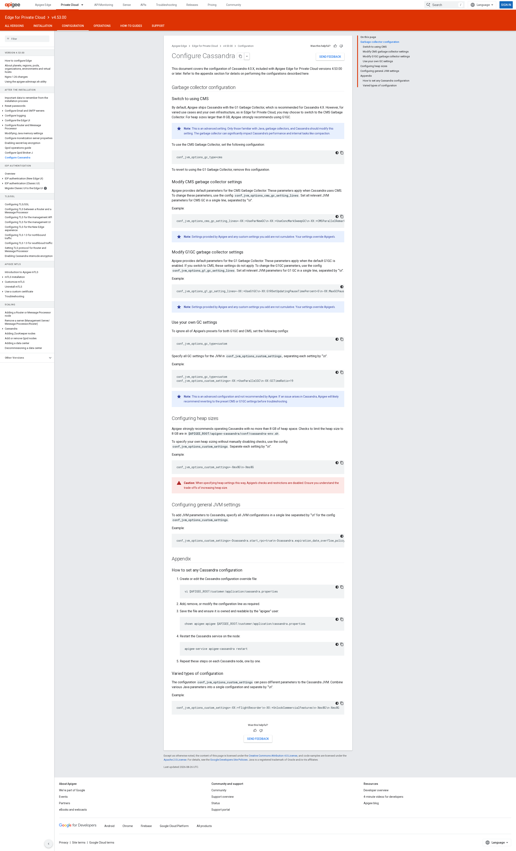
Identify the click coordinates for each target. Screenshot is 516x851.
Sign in (506, 4)
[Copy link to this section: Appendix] (195, 559)
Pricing (212, 4)
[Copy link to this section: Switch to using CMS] (213, 99)
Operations (102, 25)
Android (109, 826)
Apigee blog (371, 803)
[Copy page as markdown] (240, 56)
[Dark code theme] (337, 152)
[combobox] (444, 4)
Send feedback (330, 56)
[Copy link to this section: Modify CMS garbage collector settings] (246, 182)
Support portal (220, 809)
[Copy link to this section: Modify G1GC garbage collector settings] (247, 252)
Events (63, 796)
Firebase (146, 826)
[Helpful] (335, 46)
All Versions (14, 25)
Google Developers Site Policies (229, 759)
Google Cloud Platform (174, 826)
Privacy (63, 842)
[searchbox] (27, 39)
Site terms (78, 842)
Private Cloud (70, 4)
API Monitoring (103, 4)
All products (204, 826)
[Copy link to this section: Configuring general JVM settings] (244, 505)
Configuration (73, 25)
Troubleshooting (166, 4)
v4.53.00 (59, 17)
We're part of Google (72, 790)
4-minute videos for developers (383, 796)
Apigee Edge (43, 4)
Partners (64, 803)
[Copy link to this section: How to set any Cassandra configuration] (246, 570)
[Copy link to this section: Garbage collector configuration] (240, 87)
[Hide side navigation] (49, 844)
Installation (42, 25)
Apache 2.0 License (175, 759)
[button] (27, 106)
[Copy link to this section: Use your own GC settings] (221, 322)
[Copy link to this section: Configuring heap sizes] (222, 418)
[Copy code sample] (341, 152)
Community (233, 4)
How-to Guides (131, 25)
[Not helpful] (341, 46)
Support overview (222, 796)
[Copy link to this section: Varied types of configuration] (227, 673)
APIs (143, 4)
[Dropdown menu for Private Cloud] (84, 5)
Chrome (128, 826)
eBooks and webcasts (73, 809)
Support (158, 25)
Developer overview (376, 790)
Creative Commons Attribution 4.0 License (273, 755)
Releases (192, 4)
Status (215, 803)
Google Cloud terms (101, 842)
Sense (127, 4)
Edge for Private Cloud (25, 17)
